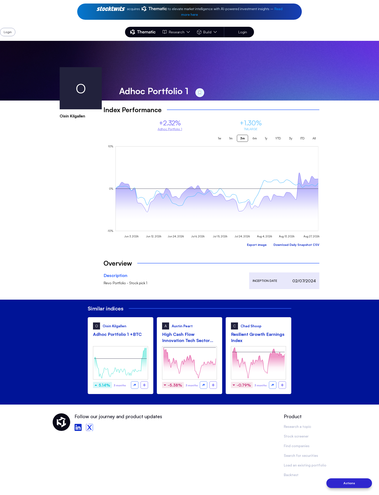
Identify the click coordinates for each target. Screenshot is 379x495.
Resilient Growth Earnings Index (257, 337)
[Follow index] (144, 385)
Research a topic (297, 426)
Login (242, 32)
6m (254, 138)
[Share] (134, 385)
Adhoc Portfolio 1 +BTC (117, 334)
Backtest (291, 475)
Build (207, 32)
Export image (256, 245)
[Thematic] (143, 32)
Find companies (296, 446)
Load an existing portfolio (305, 465)
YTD (278, 138)
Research (176, 32)
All (314, 138)
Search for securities (301, 455)
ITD (302, 138)
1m (230, 138)
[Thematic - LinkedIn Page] (78, 427)
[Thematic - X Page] (89, 427)
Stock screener (296, 436)
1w (219, 138)
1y (266, 138)
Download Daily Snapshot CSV (296, 245)
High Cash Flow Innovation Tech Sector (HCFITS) (186, 337)
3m (242, 138)
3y (290, 138)
